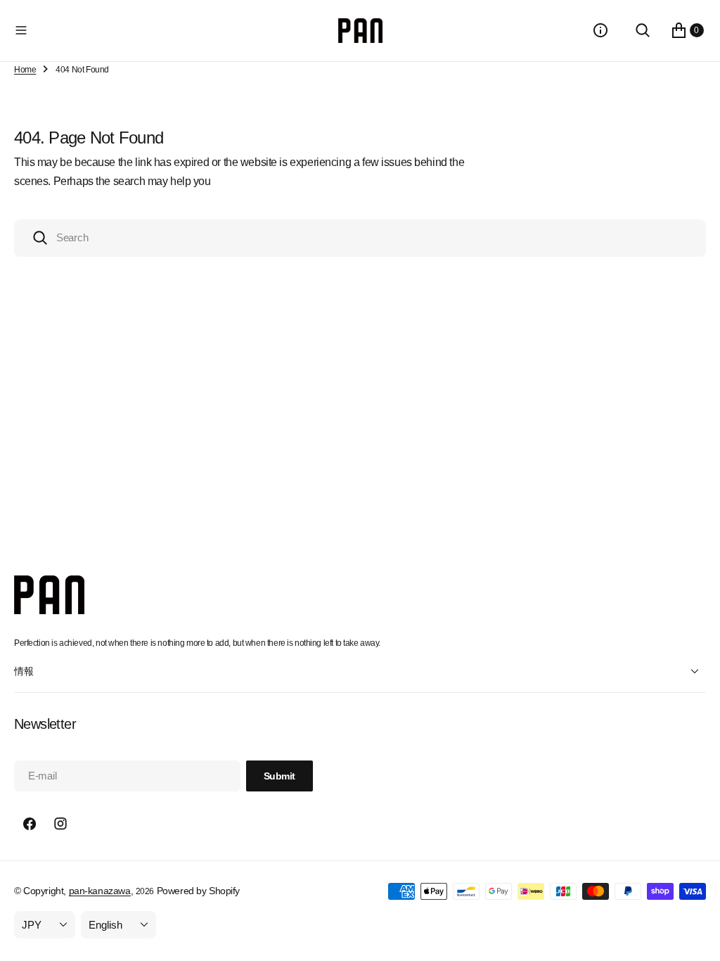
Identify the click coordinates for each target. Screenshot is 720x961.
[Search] (642, 30)
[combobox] (360, 238)
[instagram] (60, 823)
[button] (173, 30)
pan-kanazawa (100, 890)
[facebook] (29, 823)
